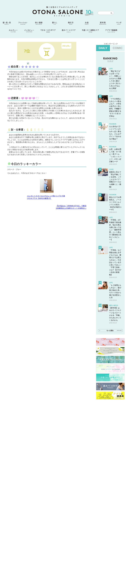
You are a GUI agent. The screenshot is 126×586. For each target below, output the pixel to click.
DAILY (103, 48)
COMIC (118, 48)
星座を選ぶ (66, 46)
